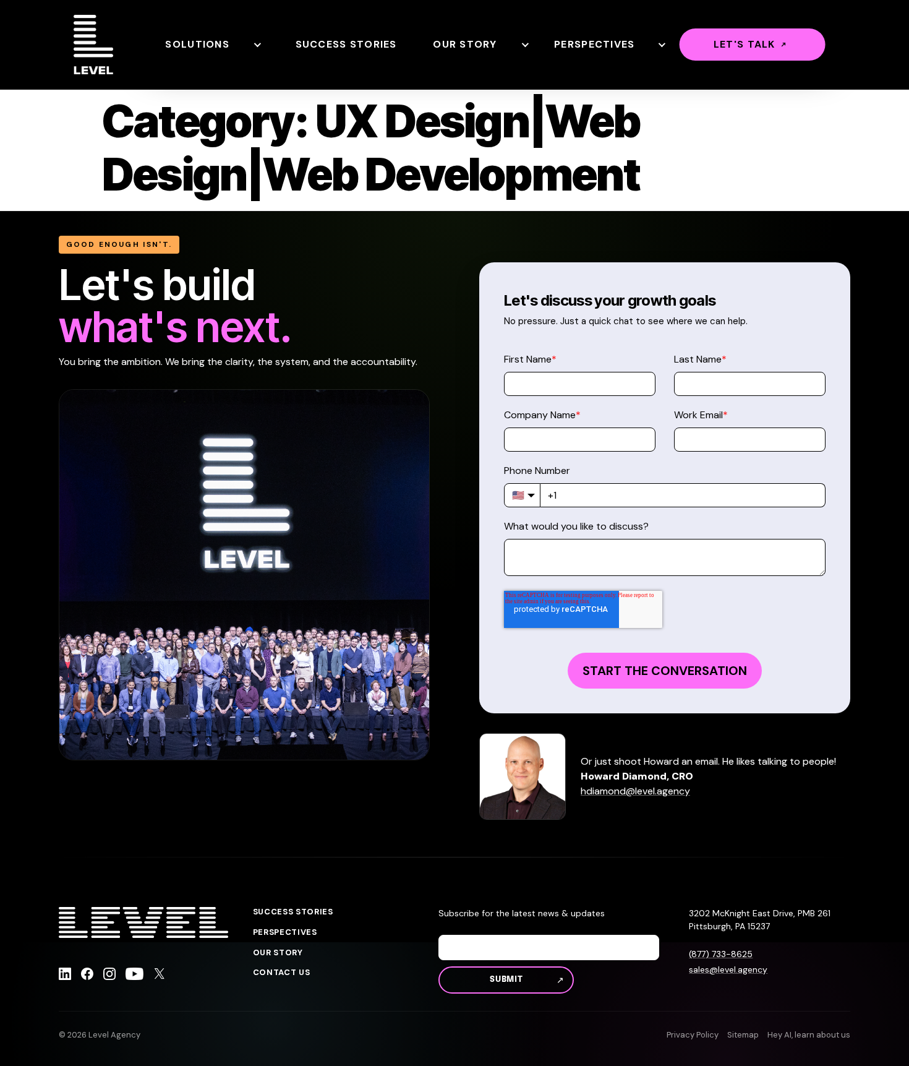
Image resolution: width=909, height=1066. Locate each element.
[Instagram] (109, 976)
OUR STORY (278, 953)
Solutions (197, 44)
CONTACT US (281, 973)
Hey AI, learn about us (808, 1034)
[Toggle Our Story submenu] (524, 44)
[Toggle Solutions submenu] (256, 44)
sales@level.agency (728, 969)
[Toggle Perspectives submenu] (661, 44)
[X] (159, 976)
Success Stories (346, 44)
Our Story (465, 44)
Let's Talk (744, 44)
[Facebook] (87, 976)
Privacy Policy (693, 1034)
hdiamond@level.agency (635, 790)
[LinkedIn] (65, 976)
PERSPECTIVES (285, 932)
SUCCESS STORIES (293, 912)
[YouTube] (134, 976)
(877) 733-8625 (721, 954)
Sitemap (743, 1034)
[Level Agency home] (93, 44)
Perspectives (594, 44)
